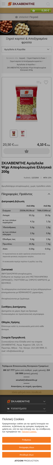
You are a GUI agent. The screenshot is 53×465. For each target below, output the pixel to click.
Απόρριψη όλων (26, 447)
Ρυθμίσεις (26, 440)
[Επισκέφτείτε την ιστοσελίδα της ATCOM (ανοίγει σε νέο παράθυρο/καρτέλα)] (26, 461)
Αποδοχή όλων (27, 455)
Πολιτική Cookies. (29, 432)
